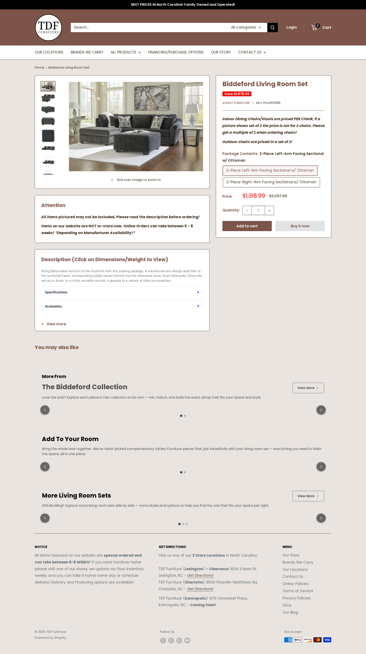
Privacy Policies (297, 598)
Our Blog (290, 612)
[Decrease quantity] (247, 210)
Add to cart (247, 226)
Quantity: (231, 210)
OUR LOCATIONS (49, 52)
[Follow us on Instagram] (179, 640)
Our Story (291, 555)
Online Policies (296, 583)
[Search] (272, 27)
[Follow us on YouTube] (187, 640)
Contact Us (293, 576)
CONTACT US (249, 52)
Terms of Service (298, 590)
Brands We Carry (298, 562)
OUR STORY (221, 52)
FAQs (287, 605)
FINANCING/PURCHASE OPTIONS (176, 52)
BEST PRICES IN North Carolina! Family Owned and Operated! (183, 4)
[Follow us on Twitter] (171, 640)
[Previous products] (45, 410)
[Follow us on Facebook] (163, 640)
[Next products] (321, 410)
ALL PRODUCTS (123, 52)
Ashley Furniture (236, 103)
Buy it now (300, 226)
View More (306, 388)
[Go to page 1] (181, 416)
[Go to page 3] (187, 524)
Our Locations (295, 569)
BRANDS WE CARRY (87, 52)
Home (39, 67)
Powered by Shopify (50, 637)
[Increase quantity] (269, 210)
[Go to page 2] (185, 416)
